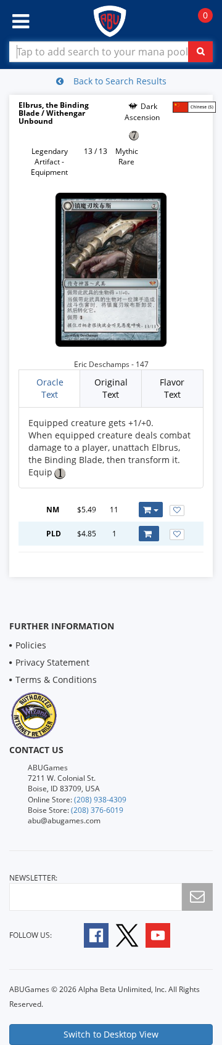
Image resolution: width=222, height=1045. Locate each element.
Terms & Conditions (56, 679)
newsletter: (33, 878)
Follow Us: (30, 935)
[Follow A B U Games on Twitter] (127, 934)
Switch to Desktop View (111, 1034)
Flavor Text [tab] (172, 388)
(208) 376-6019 (97, 810)
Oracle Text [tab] (50, 388)
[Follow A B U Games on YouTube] (166, 934)
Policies (30, 645)
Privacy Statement (52, 662)
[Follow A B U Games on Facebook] (88, 934)
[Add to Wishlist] (177, 510)
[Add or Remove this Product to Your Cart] (151, 509)
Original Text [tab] (111, 388)
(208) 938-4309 (100, 799)
